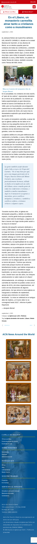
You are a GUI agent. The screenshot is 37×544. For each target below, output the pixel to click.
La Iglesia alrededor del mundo (14, 318)
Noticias (23, 316)
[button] (34, 6)
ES (35, 2)
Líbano (27, 318)
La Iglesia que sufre (14, 316)
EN (32, 2)
